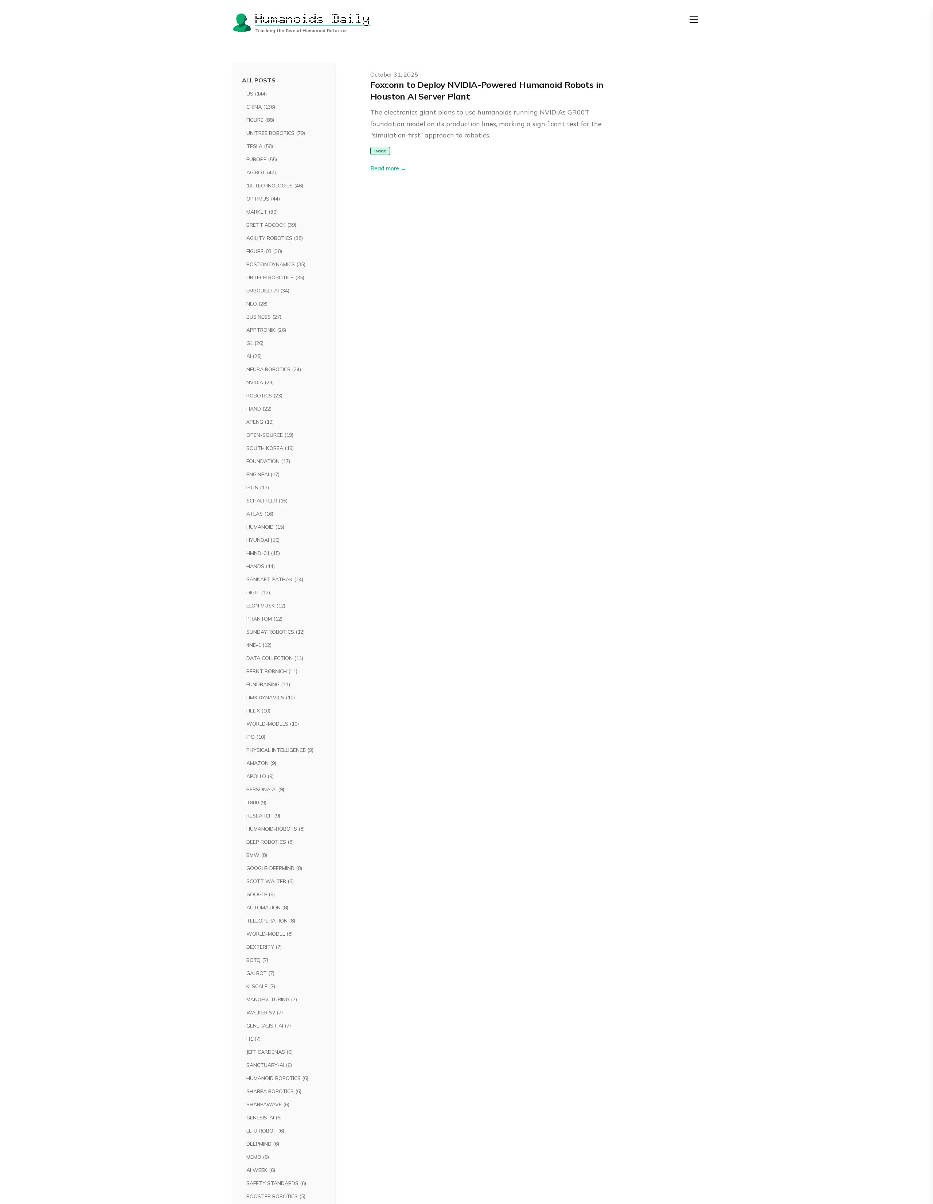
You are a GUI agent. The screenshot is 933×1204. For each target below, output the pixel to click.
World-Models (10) (272, 724)
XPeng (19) (260, 422)
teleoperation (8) (270, 920)
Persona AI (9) (265, 789)
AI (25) (254, 356)
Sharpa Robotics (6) (273, 1091)
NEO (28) (257, 303)
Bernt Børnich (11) (271, 671)
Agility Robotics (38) (274, 238)
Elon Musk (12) (265, 605)
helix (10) (258, 710)
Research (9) (263, 815)
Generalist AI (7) (268, 1025)
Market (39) (262, 212)
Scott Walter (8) (270, 881)
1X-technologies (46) (274, 185)
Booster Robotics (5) (275, 1196)
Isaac (380, 151)
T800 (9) (256, 802)
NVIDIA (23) (260, 382)
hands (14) (260, 566)
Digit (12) (258, 592)
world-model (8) (269, 934)
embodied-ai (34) (267, 290)
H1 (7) (253, 1039)
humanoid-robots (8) (275, 829)
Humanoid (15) (265, 527)
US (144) (256, 93)
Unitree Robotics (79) (275, 133)
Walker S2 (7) (264, 1012)
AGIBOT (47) (261, 172)
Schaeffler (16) (267, 500)
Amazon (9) (261, 763)
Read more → (388, 168)
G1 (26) (254, 343)
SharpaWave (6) (267, 1104)
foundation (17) (268, 461)
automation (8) (267, 907)
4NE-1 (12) (259, 645)
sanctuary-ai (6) (269, 1065)
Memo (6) (257, 1157)
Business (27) (263, 317)
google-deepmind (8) (274, 868)
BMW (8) (256, 855)
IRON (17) (257, 487)
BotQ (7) (257, 960)
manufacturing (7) (271, 999)
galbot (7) (260, 973)
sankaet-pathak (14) (274, 579)
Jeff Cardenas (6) (269, 1052)
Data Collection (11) (274, 658)
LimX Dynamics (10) (270, 697)
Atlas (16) (259, 513)
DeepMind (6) (262, 1144)
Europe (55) (261, 159)
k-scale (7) (260, 986)
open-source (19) (269, 435)
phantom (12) (264, 618)
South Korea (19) (270, 448)
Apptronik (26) (266, 330)
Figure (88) (260, 120)
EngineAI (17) (263, 474)
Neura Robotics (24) (273, 369)
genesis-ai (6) (264, 1117)
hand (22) (259, 408)
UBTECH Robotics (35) (275, 277)
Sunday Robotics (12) (275, 632)
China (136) (260, 107)
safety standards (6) (276, 1183)
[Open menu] (694, 20)
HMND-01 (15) (263, 553)
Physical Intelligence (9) (279, 750)
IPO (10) (255, 737)
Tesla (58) (259, 146)
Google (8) (260, 894)
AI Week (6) (260, 1170)
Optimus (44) (263, 198)
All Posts (259, 80)
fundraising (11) (268, 684)
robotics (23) (264, 395)
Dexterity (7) (264, 947)
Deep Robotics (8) (270, 842)
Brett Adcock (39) (271, 225)
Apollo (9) (260, 776)
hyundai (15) (263, 540)
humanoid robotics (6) (277, 1078)
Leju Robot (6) (265, 1130)
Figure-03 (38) (264, 251)
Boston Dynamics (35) (275, 264)
